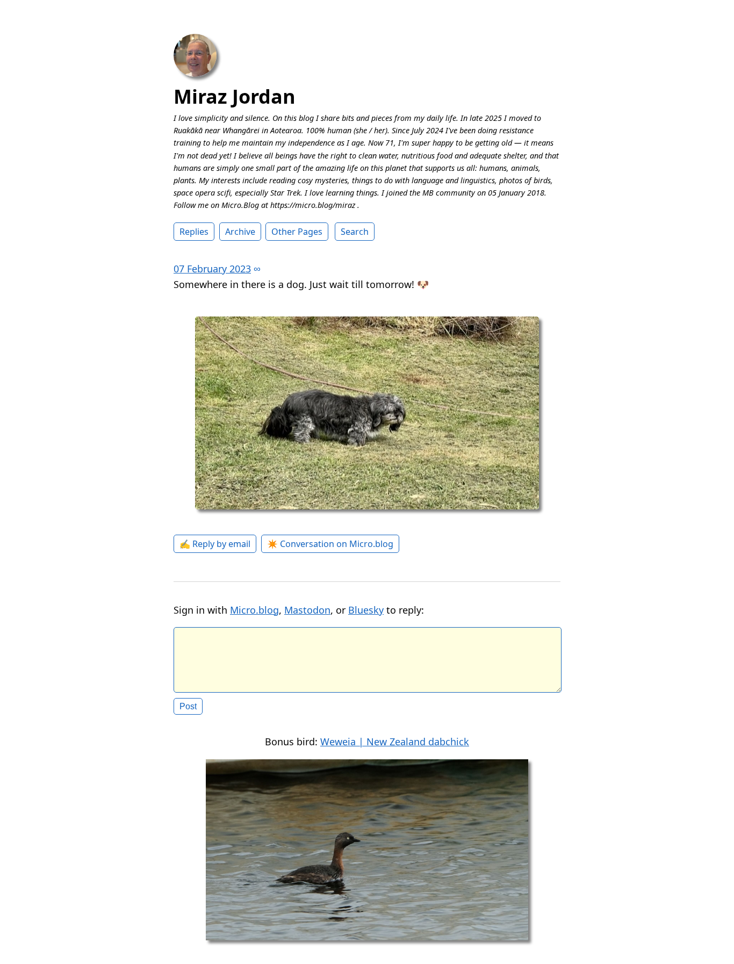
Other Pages (296, 232)
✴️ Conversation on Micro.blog (330, 544)
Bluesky (366, 609)
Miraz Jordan (235, 96)
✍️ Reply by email (214, 544)
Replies (193, 232)
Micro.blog (254, 609)
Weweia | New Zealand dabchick (394, 741)
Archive (240, 232)
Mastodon (307, 609)
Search (355, 232)
